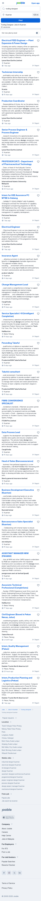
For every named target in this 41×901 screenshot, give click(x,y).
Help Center (6, 835)
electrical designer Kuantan (11, 765)
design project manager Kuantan (13, 786)
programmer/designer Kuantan (12, 777)
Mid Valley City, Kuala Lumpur (12, 747)
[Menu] (3, 3)
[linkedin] (19, 873)
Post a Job (6, 852)
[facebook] (4, 873)
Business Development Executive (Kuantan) (18, 491)
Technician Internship (12, 72)
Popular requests (8, 718)
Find (20, 20)
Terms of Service (8, 883)
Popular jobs (6, 798)
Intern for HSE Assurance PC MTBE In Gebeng (15, 196)
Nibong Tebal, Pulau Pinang (11, 729)
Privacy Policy (7, 888)
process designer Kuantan (11, 783)
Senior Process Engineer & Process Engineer (14, 131)
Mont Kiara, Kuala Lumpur (10, 741)
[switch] (37, 33)
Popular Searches (8, 861)
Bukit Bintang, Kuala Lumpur (11, 750)
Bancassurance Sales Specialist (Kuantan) (17, 523)
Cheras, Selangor (8, 738)
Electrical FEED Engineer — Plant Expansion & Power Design (18, 41)
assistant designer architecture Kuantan (16, 774)
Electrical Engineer (11, 227)
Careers (5, 832)
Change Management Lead (15, 284)
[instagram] (9, 873)
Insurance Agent (10, 256)
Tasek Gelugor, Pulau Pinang (11, 726)
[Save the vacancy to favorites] (38, 40)
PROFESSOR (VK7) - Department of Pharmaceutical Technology (17, 162)
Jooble (15, 896)
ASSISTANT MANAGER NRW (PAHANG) (15, 554)
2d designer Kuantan (9, 768)
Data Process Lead (11, 432)
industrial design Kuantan (11, 762)
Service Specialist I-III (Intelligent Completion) (18, 314)
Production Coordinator (13, 101)
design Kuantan (7, 771)
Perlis (3, 732)
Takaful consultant (11, 372)
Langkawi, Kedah (7, 735)
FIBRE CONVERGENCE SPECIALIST (12, 402)
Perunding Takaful (11, 343)
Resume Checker (8, 865)
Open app (35, 3)
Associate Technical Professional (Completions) (15, 586)
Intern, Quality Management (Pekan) (15, 647)
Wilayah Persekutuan (9, 753)
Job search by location (9, 801)
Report (37, 65)
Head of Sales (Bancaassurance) (17, 461)
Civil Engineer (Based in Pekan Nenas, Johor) (16, 615)
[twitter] (14, 873)
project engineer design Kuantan (13, 780)
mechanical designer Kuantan (12, 789)
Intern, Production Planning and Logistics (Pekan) (17, 679)
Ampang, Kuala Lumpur (9, 744)
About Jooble (7, 828)
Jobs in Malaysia (8, 839)
